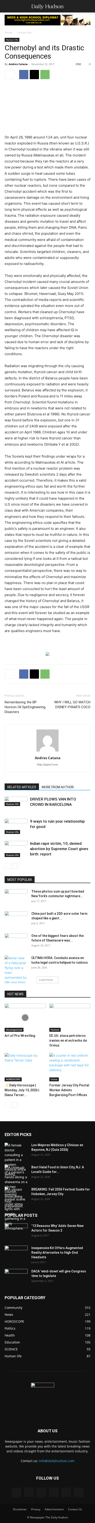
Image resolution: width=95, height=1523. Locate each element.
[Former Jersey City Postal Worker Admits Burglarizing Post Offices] (70, 1067)
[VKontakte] (66, 1492)
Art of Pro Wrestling (20, 1035)
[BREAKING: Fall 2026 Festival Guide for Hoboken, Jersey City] (16, 1209)
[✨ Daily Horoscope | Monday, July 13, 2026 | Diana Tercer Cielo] (25, 1067)
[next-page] (15, 866)
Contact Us (75, 1509)
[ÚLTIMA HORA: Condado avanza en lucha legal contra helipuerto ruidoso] (16, 970)
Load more (46, 980)
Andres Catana (18, 64)
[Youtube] (78, 1492)
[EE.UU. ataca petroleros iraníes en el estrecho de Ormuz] (70, 1018)
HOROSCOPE (13, 1079)
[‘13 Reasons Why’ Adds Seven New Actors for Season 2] (16, 1230)
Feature (55, 1029)
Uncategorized (14, 1029)
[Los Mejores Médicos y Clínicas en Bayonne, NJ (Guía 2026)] (16, 1160)
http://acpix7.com (47, 764)
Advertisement (54, 1509)
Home (8, 32)
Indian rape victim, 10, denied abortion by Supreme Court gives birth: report (59, 848)
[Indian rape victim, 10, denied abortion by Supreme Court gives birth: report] (16, 849)
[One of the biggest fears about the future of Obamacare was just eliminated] (16, 941)
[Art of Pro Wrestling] (25, 1018)
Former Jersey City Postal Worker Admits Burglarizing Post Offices (69, 1090)
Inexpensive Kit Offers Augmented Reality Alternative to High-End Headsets (57, 1252)
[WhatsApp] (45, 74)
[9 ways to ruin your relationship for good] (16, 826)
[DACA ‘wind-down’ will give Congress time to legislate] (16, 1273)
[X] (34, 74)
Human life (25, 32)
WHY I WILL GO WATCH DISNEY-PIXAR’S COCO (72, 704)
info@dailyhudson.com (56, 1461)
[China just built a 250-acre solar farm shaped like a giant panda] (16, 917)
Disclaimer (20, 1509)
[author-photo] (47, 751)
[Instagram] (28, 1492)
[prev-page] (7, 866)
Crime (54, 1079)
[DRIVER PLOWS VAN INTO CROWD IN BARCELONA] (16, 801)
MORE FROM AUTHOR (58, 787)
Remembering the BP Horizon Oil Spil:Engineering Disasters (25, 707)
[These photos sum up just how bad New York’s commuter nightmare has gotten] (16, 897)
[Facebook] (23, 74)
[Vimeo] (53, 1492)
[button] (7, 6)
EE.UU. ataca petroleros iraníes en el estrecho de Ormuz (68, 1040)
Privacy (35, 1509)
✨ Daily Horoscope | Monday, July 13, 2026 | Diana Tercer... (22, 1090)
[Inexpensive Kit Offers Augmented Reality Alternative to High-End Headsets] (16, 1251)
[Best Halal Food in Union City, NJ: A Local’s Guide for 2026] (16, 1186)
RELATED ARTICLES (21, 787)
